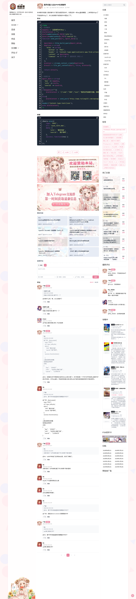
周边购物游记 (108, 36)
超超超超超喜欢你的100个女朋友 (112, 135)
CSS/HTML (107, 61)
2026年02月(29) (107, 458)
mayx (44, 319)
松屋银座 (105, 159)
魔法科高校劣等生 (108, 156)
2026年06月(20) (107, 453)
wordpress (106, 147)
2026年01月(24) (119, 458)
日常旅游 (107, 96)
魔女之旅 (105, 141)
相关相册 (114, 395)
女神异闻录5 (119, 156)
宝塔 (122, 144)
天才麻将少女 (118, 150)
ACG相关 (106, 15)
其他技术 (107, 85)
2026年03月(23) (119, 456)
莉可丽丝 (122, 162)
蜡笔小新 (105, 153)
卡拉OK (120, 153)
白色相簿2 (119, 138)
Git (105, 78)
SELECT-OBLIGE (108, 162)
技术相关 (106, 75)
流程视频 (120, 395)
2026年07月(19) (119, 450)
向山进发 (114, 147)
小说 (105, 29)
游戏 (105, 22)
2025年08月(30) (107, 467)
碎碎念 (105, 113)
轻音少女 (122, 165)
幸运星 (121, 147)
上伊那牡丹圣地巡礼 (109, 168)
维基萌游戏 (106, 110)
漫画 (105, 25)
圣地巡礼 (107, 40)
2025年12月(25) (107, 461)
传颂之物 (113, 153)
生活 (104, 89)
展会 (105, 32)
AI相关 (105, 103)
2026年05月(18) (119, 453)
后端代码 (106, 64)
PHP (105, 68)
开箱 (105, 92)
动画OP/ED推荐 (115, 141)
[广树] (40, 6)
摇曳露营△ (106, 127)
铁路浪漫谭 (114, 165)
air (116, 162)
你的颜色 (105, 165)
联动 (105, 43)
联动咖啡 (113, 159)
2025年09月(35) (119, 464)
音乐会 (106, 47)
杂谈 (105, 99)
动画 (105, 18)
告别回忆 (116, 144)
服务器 (106, 82)
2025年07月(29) (119, 467)
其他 (104, 117)
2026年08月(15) (107, 450)
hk (43, 387)
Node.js (106, 71)
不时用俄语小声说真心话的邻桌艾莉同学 (114, 131)
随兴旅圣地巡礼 (107, 150)
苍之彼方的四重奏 (108, 138)
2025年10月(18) (107, 464)
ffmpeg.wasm (107, 144)
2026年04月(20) (107, 456)
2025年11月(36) (119, 461)
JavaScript (107, 57)
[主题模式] (132, 595)
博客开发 (106, 106)
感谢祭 (106, 50)
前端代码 (106, 54)
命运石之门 (121, 159)
